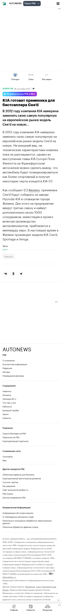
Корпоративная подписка (15, 440)
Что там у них (9, 402)
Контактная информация (15, 364)
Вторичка (47, 609)
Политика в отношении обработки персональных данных (27, 522)
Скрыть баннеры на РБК (14, 433)
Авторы (6, 371)
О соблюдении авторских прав (18, 516)
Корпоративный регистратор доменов (22, 478)
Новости (8, 89)
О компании (9, 360)
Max (5, 460)
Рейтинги (7, 406)
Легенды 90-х (9, 398)
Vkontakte (8, 456)
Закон (6, 414)
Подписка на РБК (11, 437)
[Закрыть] (58, 600)
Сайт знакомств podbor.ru (15, 489)
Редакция (7, 367)
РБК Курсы (8, 493)
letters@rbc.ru (9, 576)
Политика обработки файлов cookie (20, 526)
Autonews (15, 3)
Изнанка (7, 394)
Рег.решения (9, 485)
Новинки (7, 391)
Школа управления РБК (14, 497)
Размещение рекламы (13, 375)
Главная (14, 609)
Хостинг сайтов (10, 482)
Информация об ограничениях (18, 512)
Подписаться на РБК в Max (21, 94)
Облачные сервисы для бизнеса (18, 474)
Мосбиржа (30, 586)
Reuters (34, 189)
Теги (5, 246)
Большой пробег (11, 410)
